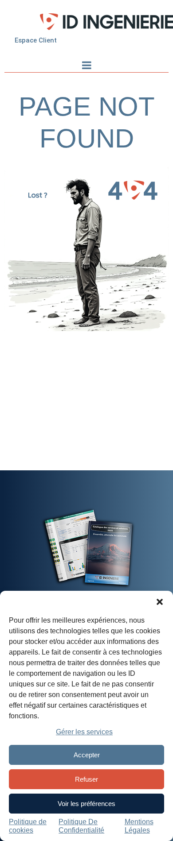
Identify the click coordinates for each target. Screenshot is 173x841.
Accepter (87, 755)
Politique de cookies (28, 825)
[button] (159, 601)
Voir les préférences (86, 803)
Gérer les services (84, 732)
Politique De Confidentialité (81, 825)
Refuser (86, 779)
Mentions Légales (139, 825)
